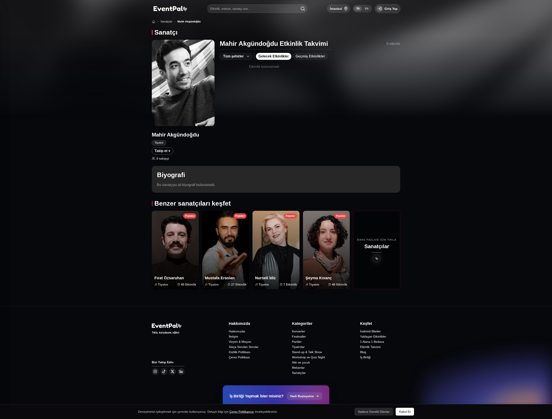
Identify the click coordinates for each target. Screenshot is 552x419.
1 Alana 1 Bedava (372, 341)
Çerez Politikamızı (241, 411)
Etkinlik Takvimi (370, 347)
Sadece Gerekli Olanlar (374, 411)
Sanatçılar (299, 373)
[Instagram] (155, 371)
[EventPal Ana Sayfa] (169, 9)
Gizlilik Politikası (239, 352)
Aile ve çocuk (301, 362)
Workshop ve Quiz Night (308, 357)
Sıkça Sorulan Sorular (244, 347)
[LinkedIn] (181, 371)
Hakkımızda (237, 331)
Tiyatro (159, 142)
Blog (363, 352)
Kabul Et (405, 411)
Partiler (297, 341)
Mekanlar (298, 367)
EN (367, 8)
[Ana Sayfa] (153, 21)
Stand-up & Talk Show (307, 352)
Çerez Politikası (239, 357)
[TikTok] (163, 371)
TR (358, 8)
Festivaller (299, 336)
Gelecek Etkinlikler (274, 56)
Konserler (298, 331)
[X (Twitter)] (172, 371)
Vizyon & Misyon (240, 341)
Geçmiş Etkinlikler (310, 56)
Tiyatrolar (298, 347)
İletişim (233, 336)
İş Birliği (365, 357)
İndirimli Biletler (370, 331)
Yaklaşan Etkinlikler (373, 336)
